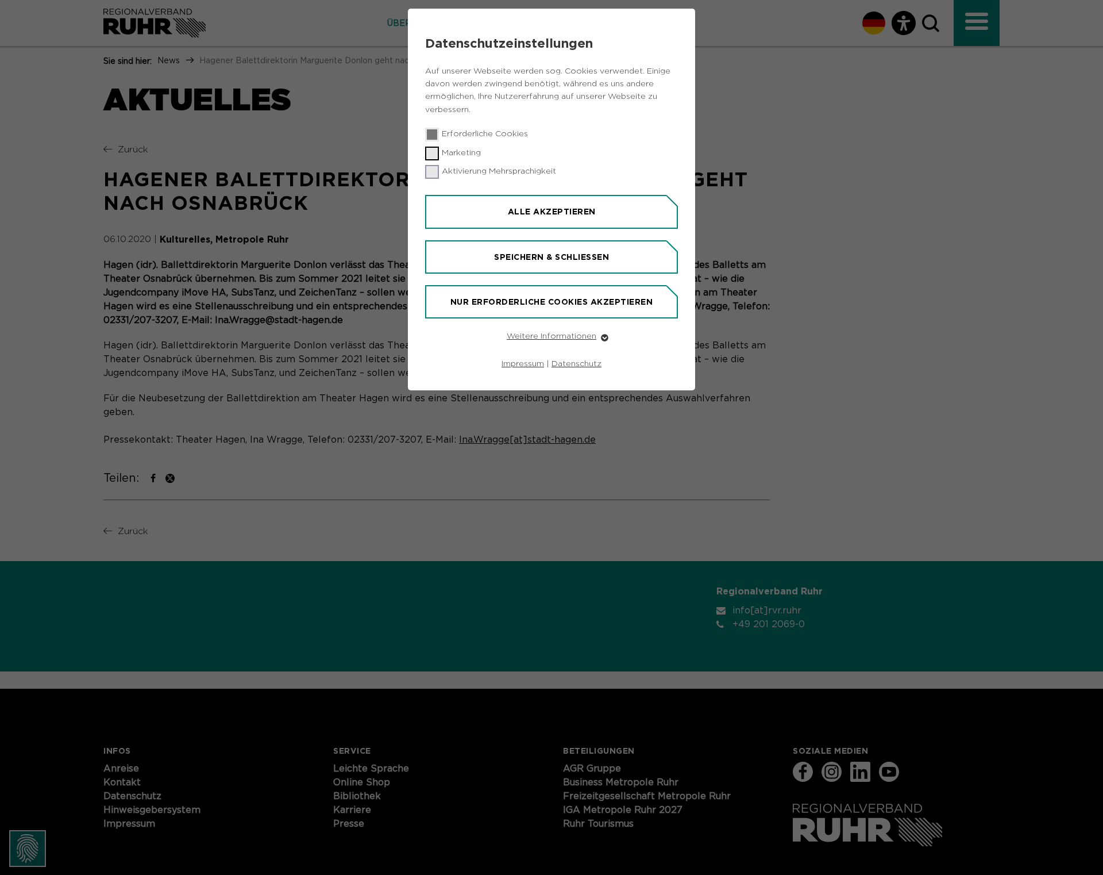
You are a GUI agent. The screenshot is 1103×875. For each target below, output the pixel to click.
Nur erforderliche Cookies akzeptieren (551, 301)
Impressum (523, 364)
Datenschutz (576, 364)
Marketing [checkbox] (461, 153)
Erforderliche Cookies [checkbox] (485, 134)
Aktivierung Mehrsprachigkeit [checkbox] (499, 171)
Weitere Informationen (551, 336)
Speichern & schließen (551, 257)
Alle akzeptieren (552, 211)
